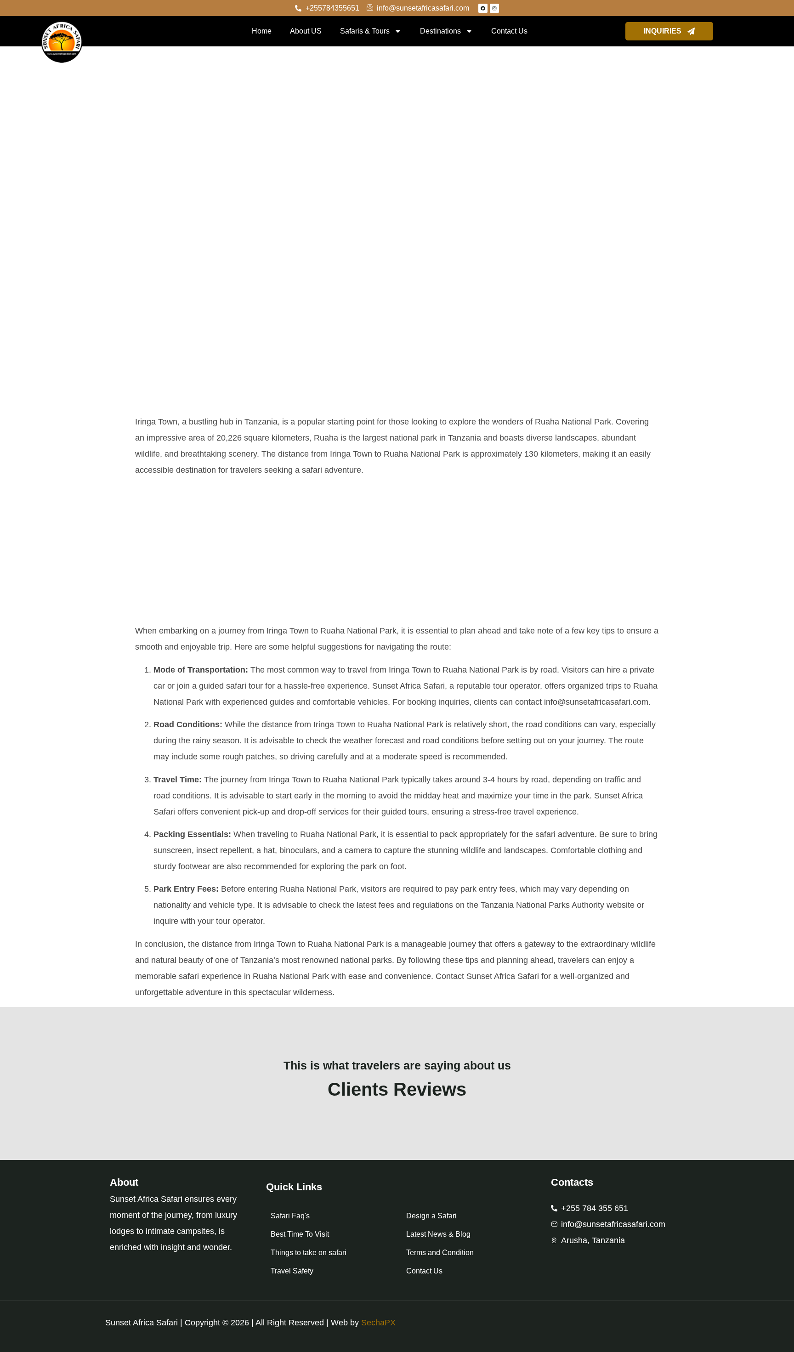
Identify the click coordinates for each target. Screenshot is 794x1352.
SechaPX (378, 1322)
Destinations (440, 31)
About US (306, 31)
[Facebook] (483, 8)
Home (262, 31)
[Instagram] (494, 8)
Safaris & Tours (365, 31)
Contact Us (509, 31)
